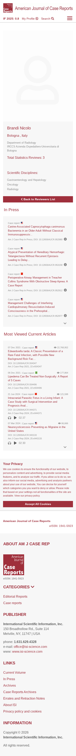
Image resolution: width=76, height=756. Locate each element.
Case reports (12, 603)
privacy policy (32, 495)
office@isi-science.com (30, 646)
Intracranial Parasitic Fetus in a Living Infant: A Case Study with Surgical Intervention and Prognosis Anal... (35, 401)
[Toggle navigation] (69, 18)
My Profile (28, 18)
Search (46, 18)
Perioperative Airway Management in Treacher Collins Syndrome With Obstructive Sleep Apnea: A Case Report (38, 281)
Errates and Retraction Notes (24, 698)
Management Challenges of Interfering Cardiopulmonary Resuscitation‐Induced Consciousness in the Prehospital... (31, 307)
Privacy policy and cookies (22, 711)
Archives (9, 685)
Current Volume (14, 672)
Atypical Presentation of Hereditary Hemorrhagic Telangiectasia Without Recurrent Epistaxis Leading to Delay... (36, 256)
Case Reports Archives (19, 692)
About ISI (9, 705)
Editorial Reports (15, 596)
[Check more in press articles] (65, 323)
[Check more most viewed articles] (65, 447)
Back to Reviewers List (39, 199)
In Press (9, 679)
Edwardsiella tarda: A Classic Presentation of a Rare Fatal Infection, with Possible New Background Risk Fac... (35, 355)
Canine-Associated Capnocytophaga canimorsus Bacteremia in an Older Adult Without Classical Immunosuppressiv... (36, 230)
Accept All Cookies (38, 504)
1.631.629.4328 (25, 642)
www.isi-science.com (27, 651)
